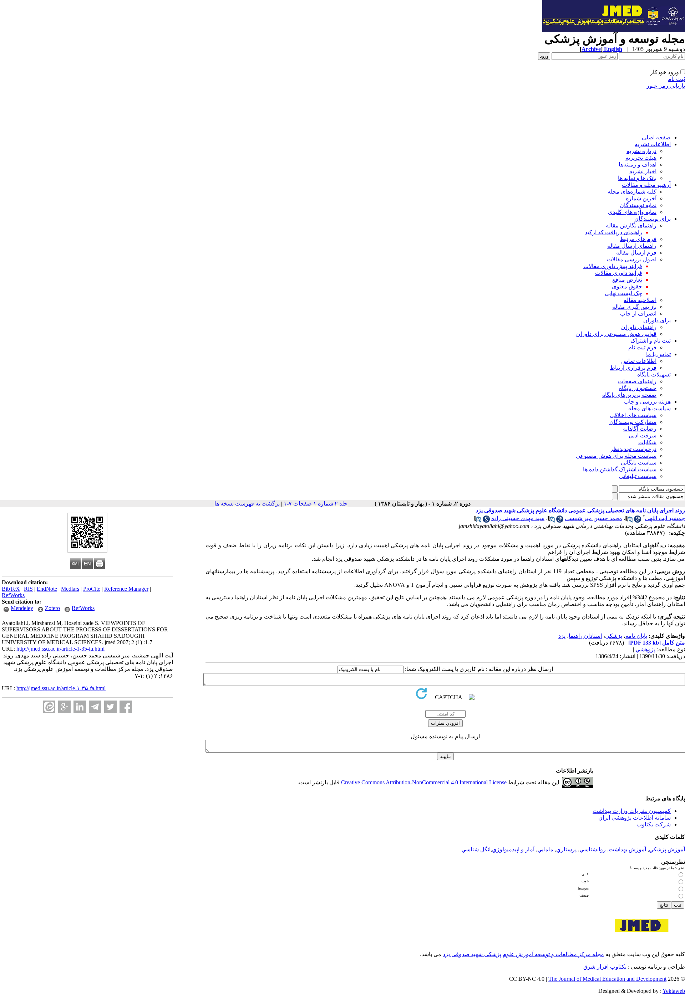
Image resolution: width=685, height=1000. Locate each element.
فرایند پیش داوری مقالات (612, 266)
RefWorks (13, 595)
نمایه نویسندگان (638, 205)
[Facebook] (126, 707)
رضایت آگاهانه (639, 429)
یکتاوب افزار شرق (604, 967)
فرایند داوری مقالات (618, 273)
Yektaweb (674, 991)
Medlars (70, 589)
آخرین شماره (641, 198)
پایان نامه (636, 636)
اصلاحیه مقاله (640, 300)
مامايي (546, 849)
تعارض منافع (627, 280)
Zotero (52, 608)
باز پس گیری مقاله (634, 307)
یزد (561, 636)
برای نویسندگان (652, 219)
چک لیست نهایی (623, 293)
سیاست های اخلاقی (633, 415)
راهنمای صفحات (637, 381)
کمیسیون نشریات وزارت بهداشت (632, 811)
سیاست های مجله (649, 408)
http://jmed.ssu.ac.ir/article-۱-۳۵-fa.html (61, 688)
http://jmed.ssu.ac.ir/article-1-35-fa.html (60, 649)
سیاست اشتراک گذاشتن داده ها (619, 469)
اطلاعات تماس (638, 361)
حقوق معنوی (627, 286)
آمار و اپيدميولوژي (514, 849)
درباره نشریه (641, 151)
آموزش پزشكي (667, 849)
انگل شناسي (476, 849)
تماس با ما (658, 354)
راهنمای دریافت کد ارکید (613, 232)
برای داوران (657, 320)
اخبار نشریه (642, 171)
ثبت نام (676, 79)
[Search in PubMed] (629, 521)
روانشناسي (592, 849)
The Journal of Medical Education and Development (607, 979)
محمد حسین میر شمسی (593, 518)
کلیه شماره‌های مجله (632, 192)
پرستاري (566, 849)
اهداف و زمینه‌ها (637, 164)
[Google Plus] (64, 707)
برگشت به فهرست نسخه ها (247, 504)
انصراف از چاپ (638, 314)
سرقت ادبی (642, 435)
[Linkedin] (79, 707)
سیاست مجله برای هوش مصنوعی (616, 456)
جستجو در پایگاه (637, 388)
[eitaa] (49, 707)
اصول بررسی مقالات (631, 259)
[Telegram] (95, 707)
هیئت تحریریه (640, 158)
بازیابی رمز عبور (665, 86)
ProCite (91, 589)
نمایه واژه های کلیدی (632, 212)
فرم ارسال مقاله (636, 253)
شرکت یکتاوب (653, 824)
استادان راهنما (585, 636)
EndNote (47, 589)
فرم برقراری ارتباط (633, 368)
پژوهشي (645, 649)
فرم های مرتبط (638, 239)
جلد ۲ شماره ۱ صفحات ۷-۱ (315, 504)
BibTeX (11, 589)
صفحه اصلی (656, 137)
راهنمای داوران (638, 327)
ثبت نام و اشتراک (650, 341)
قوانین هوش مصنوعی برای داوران (616, 334)
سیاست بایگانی (638, 463)
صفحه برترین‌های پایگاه (629, 395)
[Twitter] (110, 707)
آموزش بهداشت (627, 849)
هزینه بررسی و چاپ (647, 402)
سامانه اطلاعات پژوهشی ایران (634, 818)
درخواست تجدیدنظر (633, 449)
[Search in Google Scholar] (637, 521)
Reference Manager (126, 589)
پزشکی (613, 636)
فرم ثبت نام (642, 347)
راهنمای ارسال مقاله (631, 246)
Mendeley (22, 608)
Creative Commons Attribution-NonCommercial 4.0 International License (424, 782)
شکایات (647, 442)
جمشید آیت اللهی (665, 518)
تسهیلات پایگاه (654, 374)
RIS (28, 589)
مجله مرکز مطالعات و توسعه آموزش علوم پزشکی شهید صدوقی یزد (523, 954)
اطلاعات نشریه (653, 144)
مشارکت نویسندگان (632, 422)
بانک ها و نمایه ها (637, 178)
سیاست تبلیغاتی (637, 476)
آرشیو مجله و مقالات (646, 185)
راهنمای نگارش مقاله (631, 225)
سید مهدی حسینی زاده (517, 518)
